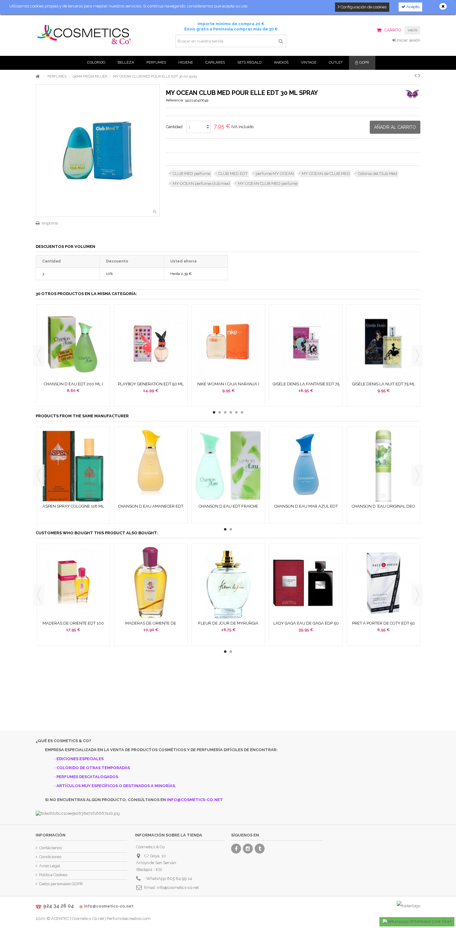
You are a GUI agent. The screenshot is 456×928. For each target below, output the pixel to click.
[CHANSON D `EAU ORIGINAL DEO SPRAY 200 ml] (383, 466)
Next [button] (417, 355)
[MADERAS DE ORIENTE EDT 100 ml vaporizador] (73, 583)
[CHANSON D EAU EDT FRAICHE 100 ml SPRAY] (228, 466)
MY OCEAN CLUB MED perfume (267, 183)
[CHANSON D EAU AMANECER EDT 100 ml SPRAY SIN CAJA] (151, 466)
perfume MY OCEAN (275, 173)
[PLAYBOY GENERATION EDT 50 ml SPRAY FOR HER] (151, 343)
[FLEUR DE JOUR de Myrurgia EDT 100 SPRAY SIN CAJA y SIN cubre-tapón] (228, 583)
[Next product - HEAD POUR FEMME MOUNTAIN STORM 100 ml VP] (419, 75)
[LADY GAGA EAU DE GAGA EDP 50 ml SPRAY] (306, 583)
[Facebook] (236, 849)
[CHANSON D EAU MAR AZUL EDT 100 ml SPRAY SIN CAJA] (306, 466)
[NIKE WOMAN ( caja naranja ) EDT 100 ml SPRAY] (228, 343)
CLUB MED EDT (233, 173)
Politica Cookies (53, 874)
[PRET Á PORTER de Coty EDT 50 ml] (383, 583)
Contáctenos (50, 847)
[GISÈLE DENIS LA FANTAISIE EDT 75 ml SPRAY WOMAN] (306, 343)
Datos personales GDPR (61, 883)
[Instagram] (248, 849)
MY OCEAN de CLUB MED (326, 173)
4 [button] (231, 412)
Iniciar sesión (408, 40)
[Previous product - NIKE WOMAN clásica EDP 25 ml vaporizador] (415, 75)
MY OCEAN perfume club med (201, 183)
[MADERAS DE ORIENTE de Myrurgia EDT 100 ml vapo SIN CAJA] (151, 583)
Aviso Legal (49, 865)
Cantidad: (174, 126)
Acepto (412, 6)
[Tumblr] (260, 849)
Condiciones (50, 856)
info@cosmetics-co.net (178, 887)
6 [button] (242, 412)
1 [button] (214, 412)
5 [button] (236, 412)
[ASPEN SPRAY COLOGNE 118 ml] (73, 466)
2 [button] (219, 412)
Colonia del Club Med (377, 173)
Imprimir (50, 223)
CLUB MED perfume (191, 173)
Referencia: (175, 100)
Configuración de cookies (363, 7)
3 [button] (225, 412)
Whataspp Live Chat (430, 921)
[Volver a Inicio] (37, 76)
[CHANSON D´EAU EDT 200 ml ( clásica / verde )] (73, 343)
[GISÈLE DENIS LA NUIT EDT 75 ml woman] (383, 343)
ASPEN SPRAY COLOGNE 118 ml (73, 506)
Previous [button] (38, 355)
